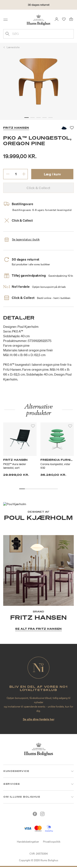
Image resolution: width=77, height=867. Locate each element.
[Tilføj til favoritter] (33, 426)
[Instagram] (42, 814)
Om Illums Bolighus (21, 796)
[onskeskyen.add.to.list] (63, 128)
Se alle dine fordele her (38, 719)
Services (11, 784)
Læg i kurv (52, 174)
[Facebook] (35, 814)
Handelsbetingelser (28, 841)
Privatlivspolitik (51, 841)
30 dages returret (38, 5)
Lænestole (13, 47)
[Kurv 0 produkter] (71, 19)
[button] (27, 117)
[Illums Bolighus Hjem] (38, 20)
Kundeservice (16, 771)
